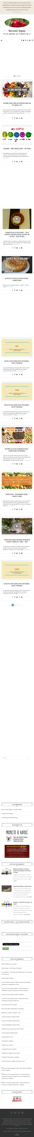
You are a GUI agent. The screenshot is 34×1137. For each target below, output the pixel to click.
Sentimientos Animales (8, 1041)
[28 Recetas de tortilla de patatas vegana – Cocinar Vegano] (17, 265)
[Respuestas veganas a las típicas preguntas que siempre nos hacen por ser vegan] (7, 871)
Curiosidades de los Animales (9, 1049)
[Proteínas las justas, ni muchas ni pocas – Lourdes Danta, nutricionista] (17, 435)
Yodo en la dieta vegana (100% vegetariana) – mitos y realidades (17, 406)
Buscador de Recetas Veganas (9, 1004)
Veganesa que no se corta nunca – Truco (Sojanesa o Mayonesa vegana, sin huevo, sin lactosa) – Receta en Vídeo (17, 234)
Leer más (5, 158)
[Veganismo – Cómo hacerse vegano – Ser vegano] (17, 135)
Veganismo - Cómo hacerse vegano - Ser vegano (22, 903)
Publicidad (21, 1128)
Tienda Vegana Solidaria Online (10, 817)
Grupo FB (5, 948)
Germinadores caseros (7, 1037)
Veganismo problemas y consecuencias (22, 886)
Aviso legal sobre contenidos (12, 1128)
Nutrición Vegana (17, 31)
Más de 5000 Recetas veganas (9, 964)
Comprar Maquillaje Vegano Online (11, 1025)
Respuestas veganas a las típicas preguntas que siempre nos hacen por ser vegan (22, 870)
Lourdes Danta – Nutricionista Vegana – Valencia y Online (17, 495)
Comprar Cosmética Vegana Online (11, 1020)
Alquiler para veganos (7, 1045)
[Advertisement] (17, 59)
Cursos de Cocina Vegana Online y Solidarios (13, 994)
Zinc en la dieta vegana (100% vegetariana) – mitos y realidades (17, 362)
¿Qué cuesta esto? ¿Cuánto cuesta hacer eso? (13, 1061)
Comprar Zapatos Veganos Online (10, 1016)
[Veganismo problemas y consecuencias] (7, 888)
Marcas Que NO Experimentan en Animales (13, 1008)
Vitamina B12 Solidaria (7, 813)
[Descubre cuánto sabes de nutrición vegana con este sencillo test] (17, 89)
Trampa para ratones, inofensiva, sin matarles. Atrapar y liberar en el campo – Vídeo (17, 541)
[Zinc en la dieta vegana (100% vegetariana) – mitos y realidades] (17, 347)
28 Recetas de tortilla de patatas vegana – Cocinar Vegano (17, 279)
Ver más (15, 12)
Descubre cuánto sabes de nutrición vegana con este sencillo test (17, 104)
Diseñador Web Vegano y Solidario (10, 1057)
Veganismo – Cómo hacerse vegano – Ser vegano (17, 149)
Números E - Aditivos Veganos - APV (11, 1012)
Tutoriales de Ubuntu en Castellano (11, 1053)
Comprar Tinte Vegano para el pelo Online (13, 1029)
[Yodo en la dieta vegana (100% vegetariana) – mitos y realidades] (17, 391)
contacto (25, 1128)
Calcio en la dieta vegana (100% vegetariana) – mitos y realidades (17, 585)
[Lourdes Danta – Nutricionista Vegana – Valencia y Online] (17, 481)
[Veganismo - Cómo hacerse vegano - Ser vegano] (7, 904)
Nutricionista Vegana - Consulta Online (12, 809)
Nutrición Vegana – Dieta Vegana (12, 1118)
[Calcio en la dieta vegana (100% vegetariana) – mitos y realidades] (17, 570)
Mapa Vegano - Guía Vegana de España (12, 968)
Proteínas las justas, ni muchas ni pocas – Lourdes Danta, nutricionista (17, 450)
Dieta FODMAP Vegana (8, 978)
